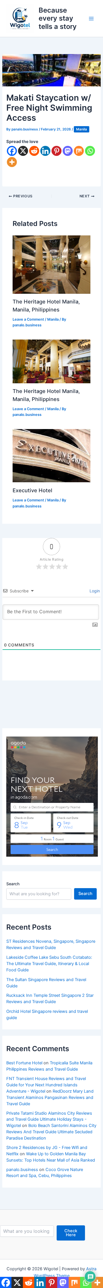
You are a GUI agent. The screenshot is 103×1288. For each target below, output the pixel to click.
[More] (12, 162)
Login (94, 590)
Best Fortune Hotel (24, 1062)
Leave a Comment (28, 319)
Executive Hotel (32, 490)
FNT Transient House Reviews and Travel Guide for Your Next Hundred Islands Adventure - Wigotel (46, 1085)
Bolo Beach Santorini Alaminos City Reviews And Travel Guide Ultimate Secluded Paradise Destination (51, 1132)
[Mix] (79, 151)
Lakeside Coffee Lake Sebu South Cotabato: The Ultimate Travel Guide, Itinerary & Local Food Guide (49, 964)
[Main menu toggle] (91, 19)
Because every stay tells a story (58, 18)
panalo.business (22, 1169)
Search (12, 883)
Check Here (70, 1233)
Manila (81, 129)
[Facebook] (12, 151)
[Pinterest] (57, 151)
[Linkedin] (45, 151)
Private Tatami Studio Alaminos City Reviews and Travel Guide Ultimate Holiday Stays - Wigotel (49, 1119)
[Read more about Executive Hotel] (51, 455)
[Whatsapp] (90, 151)
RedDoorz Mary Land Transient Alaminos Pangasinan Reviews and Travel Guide (50, 1097)
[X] (23, 151)
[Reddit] (34, 151)
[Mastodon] (68, 151)
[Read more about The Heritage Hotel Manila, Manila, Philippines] (51, 264)
